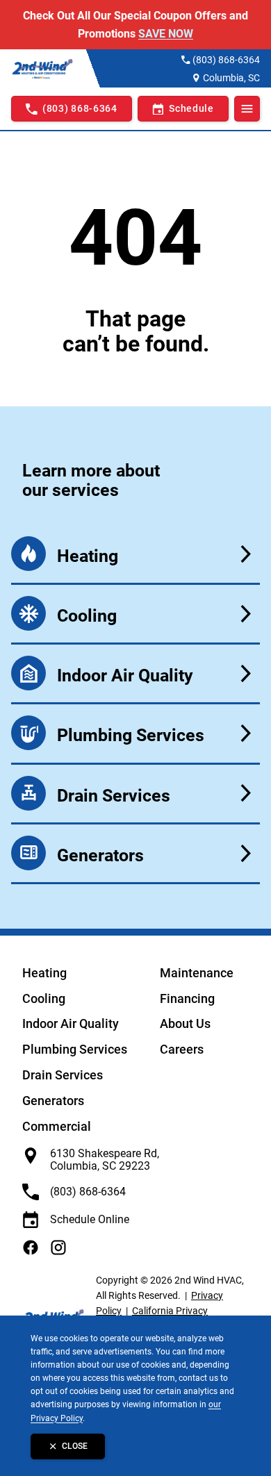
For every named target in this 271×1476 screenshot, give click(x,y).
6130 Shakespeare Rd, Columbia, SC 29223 (104, 1159)
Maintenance (196, 972)
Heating (44, 972)
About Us (185, 1023)
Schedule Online (89, 1219)
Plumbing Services (74, 1049)
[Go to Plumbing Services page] (135, 733)
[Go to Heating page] (135, 554)
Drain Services (62, 1075)
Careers (182, 1049)
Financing (187, 998)
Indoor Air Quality (70, 1023)
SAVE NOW (165, 33)
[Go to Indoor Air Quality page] (135, 673)
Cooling (43, 998)
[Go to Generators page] (135, 853)
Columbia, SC (231, 77)
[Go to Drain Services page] (135, 793)
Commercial (56, 1126)
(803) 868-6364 (226, 59)
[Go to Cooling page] (135, 613)
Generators (53, 1100)
